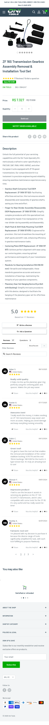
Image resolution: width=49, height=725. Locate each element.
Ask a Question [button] (26, 331)
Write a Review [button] (25, 325)
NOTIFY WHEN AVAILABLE (24, 126)
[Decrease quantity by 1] (15, 109)
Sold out (24, 118)
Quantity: (7, 109)
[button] (41, 393)
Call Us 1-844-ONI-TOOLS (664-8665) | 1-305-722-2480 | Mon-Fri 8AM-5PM (24, 3)
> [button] (33, 554)
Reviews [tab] (6, 340)
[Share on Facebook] (29, 136)
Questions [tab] (24, 340)
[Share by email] (44, 136)
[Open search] (33, 12)
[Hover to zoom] (24, 34)
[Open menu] (4, 12)
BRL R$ (6, 677)
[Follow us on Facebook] (4, 690)
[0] (44, 12)
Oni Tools (7, 87)
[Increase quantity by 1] (29, 109)
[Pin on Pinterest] (34, 136)
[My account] (39, 12)
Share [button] (16, 393)
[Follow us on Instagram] (9, 690)
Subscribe (11, 664)
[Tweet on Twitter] (39, 136)
